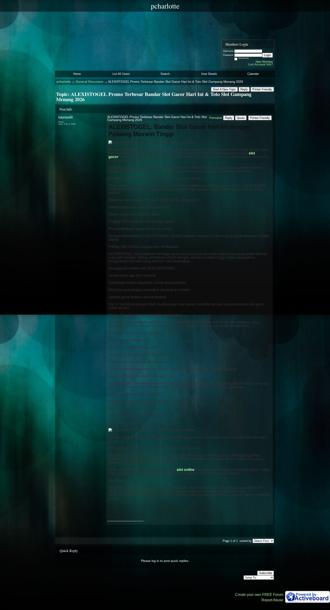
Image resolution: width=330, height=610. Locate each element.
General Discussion (89, 81)
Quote (241, 118)
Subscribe (265, 573)
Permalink (215, 118)
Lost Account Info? (260, 64)
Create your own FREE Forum (259, 595)
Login (267, 55)
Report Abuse (272, 600)
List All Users (121, 74)
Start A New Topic (224, 89)
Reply (244, 89)
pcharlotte (64, 81)
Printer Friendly (262, 89)
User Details (209, 74)
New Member (264, 61)
